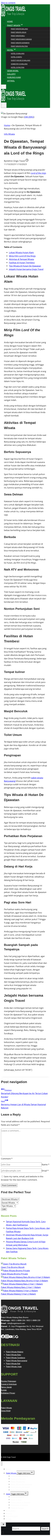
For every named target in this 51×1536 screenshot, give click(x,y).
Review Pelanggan (8, 1381)
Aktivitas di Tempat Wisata (21, 259)
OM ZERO (29, 116)
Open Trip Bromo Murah (13, 1267)
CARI (4, 1209)
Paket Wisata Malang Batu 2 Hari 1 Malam (21, 1287)
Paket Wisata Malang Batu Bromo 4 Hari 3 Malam (24, 1280)
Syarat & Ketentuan (9, 1384)
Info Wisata (9, 134)
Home (7, 125)
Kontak (4, 1390)
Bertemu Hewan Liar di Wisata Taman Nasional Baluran (23, 1104)
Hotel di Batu (16, 57)
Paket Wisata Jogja (18, 32)
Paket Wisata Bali (18, 36)
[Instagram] (7, 1337)
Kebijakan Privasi (8, 1393)
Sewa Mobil (5, 1411)
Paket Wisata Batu (13, 1355)
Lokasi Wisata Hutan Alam (21, 252)
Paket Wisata (6, 1408)
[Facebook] (3, 1337)
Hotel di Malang (17, 53)
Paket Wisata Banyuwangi (21, 39)
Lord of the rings (38, 173)
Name (45, 1164)
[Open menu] (4, 105)
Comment (6, 1158)
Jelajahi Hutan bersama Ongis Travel (26, 269)
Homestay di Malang (19, 64)
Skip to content (8, 2)
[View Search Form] (3, 86)
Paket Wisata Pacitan (19, 46)
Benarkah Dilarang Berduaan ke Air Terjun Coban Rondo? (24, 1093)
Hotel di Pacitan (17, 67)
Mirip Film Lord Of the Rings (22, 255)
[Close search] (3, 1524)
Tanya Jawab (6, 1387)
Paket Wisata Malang (19, 29)
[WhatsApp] (13, 1337)
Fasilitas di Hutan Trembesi (22, 262)
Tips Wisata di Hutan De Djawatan (25, 265)
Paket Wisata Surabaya (20, 43)
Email (45, 1170)
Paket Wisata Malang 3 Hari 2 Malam (18, 1293)
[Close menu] (1, 1464)
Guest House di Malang (20, 60)
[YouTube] (10, 1337)
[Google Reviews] (16, 1337)
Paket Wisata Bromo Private (14, 1273)
